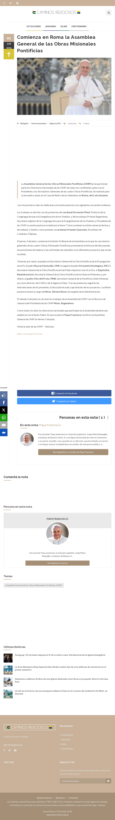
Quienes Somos (44, 797)
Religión (24, 123)
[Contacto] (17, 3)
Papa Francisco (50, 425)
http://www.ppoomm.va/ (29, 333)
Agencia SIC (55, 123)
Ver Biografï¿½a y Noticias (57, 563)
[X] (3, 410)
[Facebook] (6, 3)
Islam (63, 26)
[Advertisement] (64, 155)
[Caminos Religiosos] (57, 14)
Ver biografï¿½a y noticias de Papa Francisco (73, 452)
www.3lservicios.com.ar (57, 815)
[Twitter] (12, 3)
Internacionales (38, 123)
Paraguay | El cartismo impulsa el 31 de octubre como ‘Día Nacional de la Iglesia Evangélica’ (60, 655)
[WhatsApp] (3, 417)
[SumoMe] (3, 432)
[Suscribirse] (108, 781)
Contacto (73, 797)
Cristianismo (79, 26)
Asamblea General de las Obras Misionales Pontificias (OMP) (34, 585)
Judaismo (50, 26)
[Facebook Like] (3, 395)
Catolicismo (33, 26)
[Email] (3, 425)
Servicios (60, 797)
